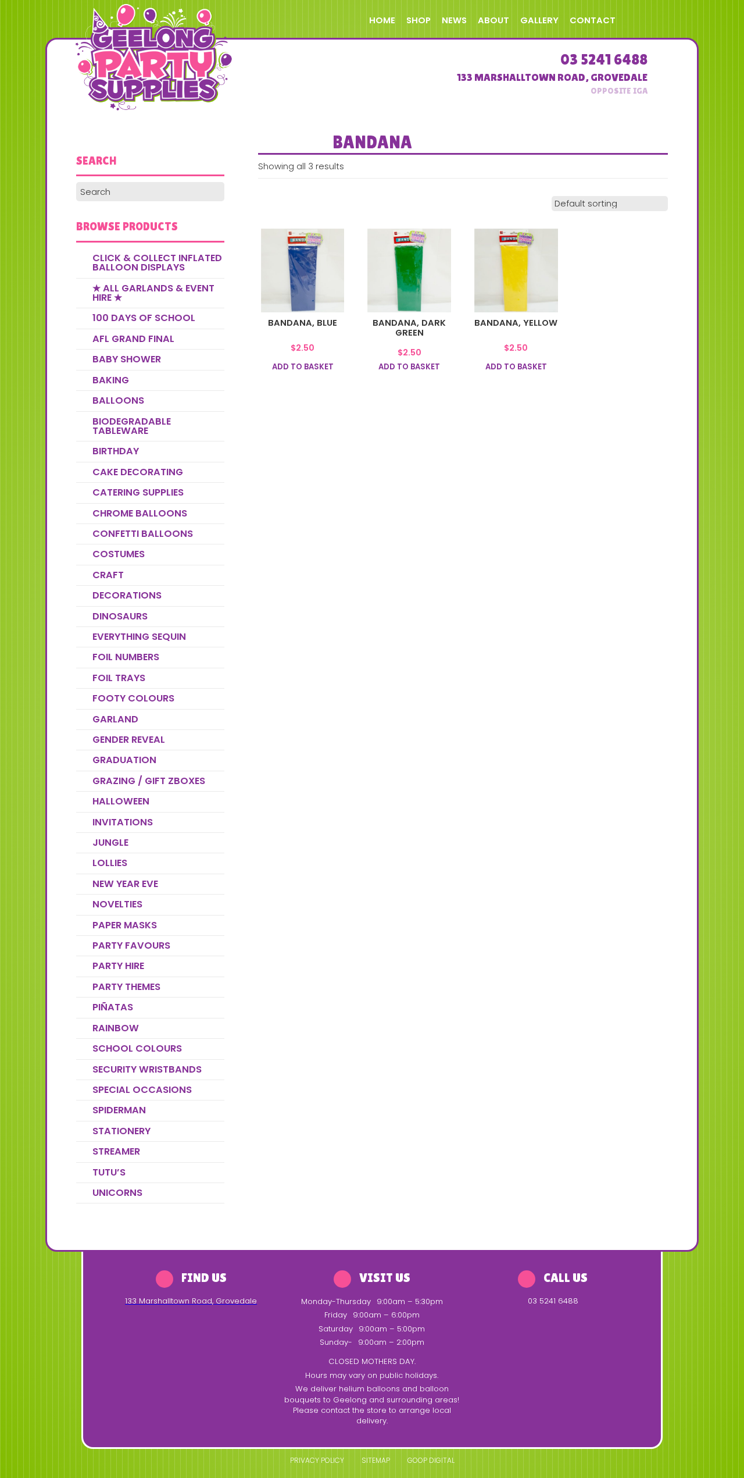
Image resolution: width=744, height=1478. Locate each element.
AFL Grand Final (133, 339)
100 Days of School (143, 318)
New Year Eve (125, 884)
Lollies (109, 863)
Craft (108, 575)
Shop (418, 20)
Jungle (110, 842)
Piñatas (112, 1007)
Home (382, 20)
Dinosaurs (120, 616)
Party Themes (126, 986)
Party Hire (118, 966)
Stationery (121, 1131)
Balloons (118, 400)
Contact (593, 20)
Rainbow (115, 1028)
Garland (115, 719)
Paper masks (124, 925)
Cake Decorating (137, 472)
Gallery (539, 20)
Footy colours (133, 698)
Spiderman (119, 1110)
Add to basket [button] (303, 367)
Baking (110, 380)
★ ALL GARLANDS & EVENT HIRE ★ (153, 293)
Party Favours (131, 945)
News (454, 20)
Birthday (115, 451)
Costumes (118, 554)
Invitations (122, 822)
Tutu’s (109, 1172)
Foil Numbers (125, 657)
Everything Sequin (139, 636)
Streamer (116, 1151)
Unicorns (117, 1192)
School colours (137, 1048)
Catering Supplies (138, 492)
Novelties (117, 904)
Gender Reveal (128, 739)
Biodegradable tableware (131, 426)
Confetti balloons (142, 533)
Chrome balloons (139, 513)
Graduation (124, 760)
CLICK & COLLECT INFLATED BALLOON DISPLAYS (157, 262)
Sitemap (376, 1460)
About (493, 20)
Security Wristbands (147, 1069)
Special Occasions (142, 1089)
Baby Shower (126, 359)
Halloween (120, 801)
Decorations (127, 595)
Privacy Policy (317, 1460)
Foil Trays (118, 678)
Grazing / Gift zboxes (148, 781)
